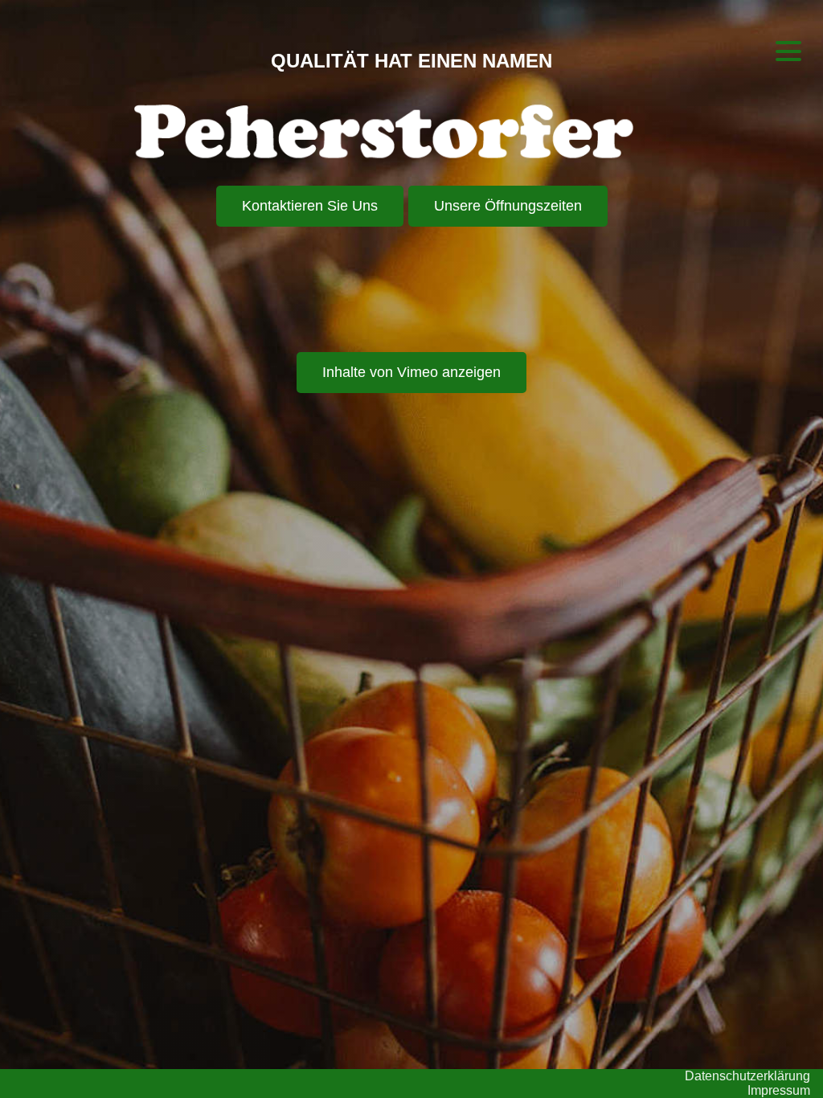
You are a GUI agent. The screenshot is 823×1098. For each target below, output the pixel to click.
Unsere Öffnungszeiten (508, 211)
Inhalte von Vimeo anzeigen (411, 377)
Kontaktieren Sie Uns (310, 211)
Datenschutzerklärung (742, 1071)
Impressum (775, 1089)
